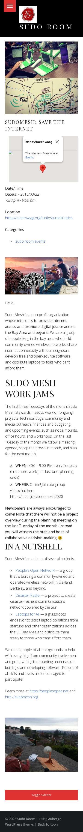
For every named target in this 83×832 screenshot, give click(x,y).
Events (29, 157)
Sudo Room (46, 26)
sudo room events (30, 241)
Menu (10, 6)
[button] (43, 168)
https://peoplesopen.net (49, 690)
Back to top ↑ (48, 824)
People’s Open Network (34, 570)
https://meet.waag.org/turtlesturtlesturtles (39, 217)
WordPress (13, 824)
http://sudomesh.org (21, 696)
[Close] (57, 141)
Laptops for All (27, 614)
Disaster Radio (27, 595)
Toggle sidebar (41, 795)
